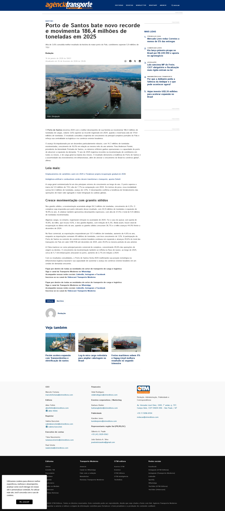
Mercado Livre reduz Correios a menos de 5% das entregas (163, 40)
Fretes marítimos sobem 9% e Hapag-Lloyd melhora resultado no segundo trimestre (125, 359)
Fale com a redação (88, 473)
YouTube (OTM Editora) (158, 486)
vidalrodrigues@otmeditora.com (104, 395)
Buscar (176, 5)
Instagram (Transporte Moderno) (161, 473)
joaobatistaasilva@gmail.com (103, 442)
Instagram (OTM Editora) (158, 470)
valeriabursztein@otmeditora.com (59, 424)
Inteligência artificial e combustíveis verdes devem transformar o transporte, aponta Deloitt (83, 179)
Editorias (119, 5)
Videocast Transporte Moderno (82, 277)
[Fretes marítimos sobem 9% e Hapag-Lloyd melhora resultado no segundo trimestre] (126, 342)
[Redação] (50, 313)
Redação (49, 53)
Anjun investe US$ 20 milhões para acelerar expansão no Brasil (162, 94)
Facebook (100, 274)
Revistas (129, 5)
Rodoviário (49, 483)
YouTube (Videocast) (156, 489)
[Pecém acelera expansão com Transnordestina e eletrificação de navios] (60, 342)
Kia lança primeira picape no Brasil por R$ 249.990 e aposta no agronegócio (163, 53)
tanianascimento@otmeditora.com (59, 440)
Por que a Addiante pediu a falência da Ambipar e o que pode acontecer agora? (161, 82)
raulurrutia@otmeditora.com (56, 448)
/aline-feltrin (53, 411)
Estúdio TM (50, 470)
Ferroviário (49, 473)
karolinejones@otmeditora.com (104, 421)
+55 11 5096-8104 (144, 413)
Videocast (49, 489)
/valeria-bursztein (55, 427)
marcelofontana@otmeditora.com (59, 395)
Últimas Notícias (52, 493)
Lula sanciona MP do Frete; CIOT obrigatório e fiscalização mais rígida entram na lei (163, 67)
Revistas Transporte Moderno (92, 480)
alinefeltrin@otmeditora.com (57, 408)
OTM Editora (119, 473)
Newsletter (141, 5)
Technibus (118, 480)
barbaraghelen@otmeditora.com (104, 408)
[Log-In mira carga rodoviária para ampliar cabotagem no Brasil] (93, 342)
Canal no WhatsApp (88, 470)
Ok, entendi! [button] (24, 502)
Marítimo (49, 21)
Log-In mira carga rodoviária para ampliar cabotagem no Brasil (92, 358)
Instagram (89, 274)
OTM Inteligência (121, 476)
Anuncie (163, 5)
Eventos (117, 470)
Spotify (151, 480)
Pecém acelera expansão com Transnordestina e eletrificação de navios (58, 358)
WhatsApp (153, 5)
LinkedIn (80, 274)
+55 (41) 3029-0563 (99, 434)
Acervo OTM (119, 466)
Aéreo (48, 466)
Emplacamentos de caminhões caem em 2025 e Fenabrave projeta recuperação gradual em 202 (85, 174)
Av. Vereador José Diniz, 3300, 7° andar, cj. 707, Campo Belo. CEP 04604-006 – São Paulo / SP (157, 406)
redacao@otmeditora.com (147, 417)
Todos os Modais (52, 486)
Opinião (48, 480)
